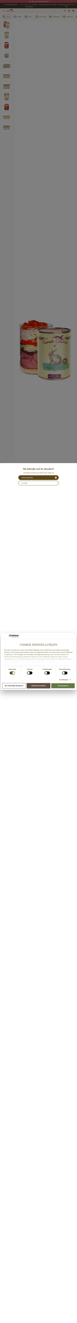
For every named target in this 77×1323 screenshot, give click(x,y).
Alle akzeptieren (63, 685)
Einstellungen (63, 680)
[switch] (29, 673)
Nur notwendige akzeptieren (14, 685)
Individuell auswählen (38, 685)
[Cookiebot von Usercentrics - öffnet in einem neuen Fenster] (10, 635)
